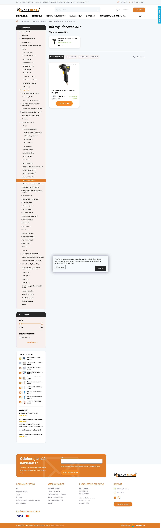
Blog (17, 2)
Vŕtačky (24, 250)
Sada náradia (26, 243)
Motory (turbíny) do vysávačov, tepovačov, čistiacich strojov (31, 268)
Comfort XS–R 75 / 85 (29, 83)
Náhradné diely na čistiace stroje (31, 45)
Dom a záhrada (26, 32)
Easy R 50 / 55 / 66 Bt (29, 76)
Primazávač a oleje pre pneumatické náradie (32, 191)
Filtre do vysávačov (27, 291)
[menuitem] (23, 16)
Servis (37, 2)
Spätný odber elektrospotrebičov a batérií (62, 2)
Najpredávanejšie (56, 57)
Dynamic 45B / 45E (28, 62)
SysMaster (25, 119)
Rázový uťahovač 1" (28, 177)
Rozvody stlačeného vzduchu (30, 253)
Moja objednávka (82, 2)
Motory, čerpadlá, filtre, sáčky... (31, 264)
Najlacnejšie (71, 57)
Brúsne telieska (28, 143)
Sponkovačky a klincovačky (30, 199)
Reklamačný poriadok (54, 491)
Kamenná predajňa (27, 2)
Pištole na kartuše (27, 219)
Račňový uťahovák (27, 233)
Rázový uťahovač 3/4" (29, 173)
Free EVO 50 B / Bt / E (29, 56)
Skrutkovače (26, 223)
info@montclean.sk (123, 489)
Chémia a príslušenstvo (28, 38)
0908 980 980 (121, 492)
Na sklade (26, 337)
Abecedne (94, 57)
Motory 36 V (26, 276)
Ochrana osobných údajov (55, 497)
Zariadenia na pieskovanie (29, 216)
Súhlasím (101, 268)
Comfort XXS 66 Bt (28, 66)
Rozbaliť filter (31, 342)
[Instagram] (118, 497)
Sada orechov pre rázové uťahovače (33, 184)
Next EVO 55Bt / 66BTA (29, 80)
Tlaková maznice (27, 247)
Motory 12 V (26, 282)
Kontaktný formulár (123, 504)
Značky (24, 304)
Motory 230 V (26, 272)
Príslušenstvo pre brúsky (30, 129)
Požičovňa (45, 2)
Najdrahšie (83, 57)
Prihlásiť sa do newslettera (70, 472)
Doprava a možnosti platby (55, 500)
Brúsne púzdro (28, 139)
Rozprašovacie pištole (28, 236)
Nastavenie (60, 267)
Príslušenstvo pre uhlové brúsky (33, 132)
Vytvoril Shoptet (125, 525)
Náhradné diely (26, 42)
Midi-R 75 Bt (26, 86)
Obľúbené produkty (27, 301)
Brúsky (24, 125)
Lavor (24, 49)
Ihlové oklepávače (27, 212)
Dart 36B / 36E (27, 59)
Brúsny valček (28, 146)
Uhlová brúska (27, 160)
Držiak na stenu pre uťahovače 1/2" (33, 167)
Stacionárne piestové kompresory (31, 112)
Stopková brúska (28, 149)
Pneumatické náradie (28, 122)
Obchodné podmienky (54, 488)
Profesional (25, 35)
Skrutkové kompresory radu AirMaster (33, 257)
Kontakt (50, 503)
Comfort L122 (27, 73)
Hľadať (98, 10)
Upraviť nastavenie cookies (56, 525)
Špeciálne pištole (27, 202)
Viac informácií (69, 263)
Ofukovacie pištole (27, 206)
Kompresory (25, 90)
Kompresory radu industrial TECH (31, 260)
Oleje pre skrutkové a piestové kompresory (30, 104)
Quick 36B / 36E (27, 52)
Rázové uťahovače (27, 163)
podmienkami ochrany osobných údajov (88, 466)
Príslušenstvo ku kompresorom (31, 100)
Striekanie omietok (27, 240)
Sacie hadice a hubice (28, 298)
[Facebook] (115, 497)
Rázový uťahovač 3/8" (29, 180)
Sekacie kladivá (26, 226)
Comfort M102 (27, 69)
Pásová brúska (27, 156)
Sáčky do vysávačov (28, 294)
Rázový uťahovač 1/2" (29, 170)
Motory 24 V (26, 279)
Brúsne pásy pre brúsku (30, 136)
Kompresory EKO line (28, 97)
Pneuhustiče (26, 230)
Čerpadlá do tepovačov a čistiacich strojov (32, 286)
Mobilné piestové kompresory (30, 93)
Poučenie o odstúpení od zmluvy (57, 494)
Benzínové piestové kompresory (31, 115)
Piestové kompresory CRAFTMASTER (32, 108)
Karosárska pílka (27, 195)
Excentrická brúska (28, 153)
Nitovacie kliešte (27, 209)
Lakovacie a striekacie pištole (30, 187)
